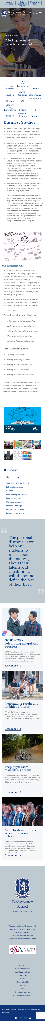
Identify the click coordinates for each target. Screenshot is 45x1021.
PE (35, 110)
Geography (35, 95)
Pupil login (22, 985)
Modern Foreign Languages (10, 107)
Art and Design (10, 87)
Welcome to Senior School (17, 483)
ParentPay (22, 975)
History (10, 101)
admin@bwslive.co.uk (25, 935)
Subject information (14, 487)
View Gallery (12, 470)
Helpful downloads (22, 968)
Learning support (13, 498)
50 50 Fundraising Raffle (22, 995)
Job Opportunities (22, 972)
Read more (11, 665)
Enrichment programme (16, 494)
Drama (35, 88)
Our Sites (22, 989)
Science (35, 116)
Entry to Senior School (15, 509)
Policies (23, 979)
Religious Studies (23, 114)
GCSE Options (22, 93)
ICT (22, 101)
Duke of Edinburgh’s (15, 505)
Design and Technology (22, 85)
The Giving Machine (22, 992)
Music (22, 110)
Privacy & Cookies (23, 982)
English (10, 95)
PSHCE (10, 116)
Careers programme (15, 502)
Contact (22, 965)
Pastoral (10, 490)
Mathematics (35, 99)
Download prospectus (15, 513)
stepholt (5, 1012)
